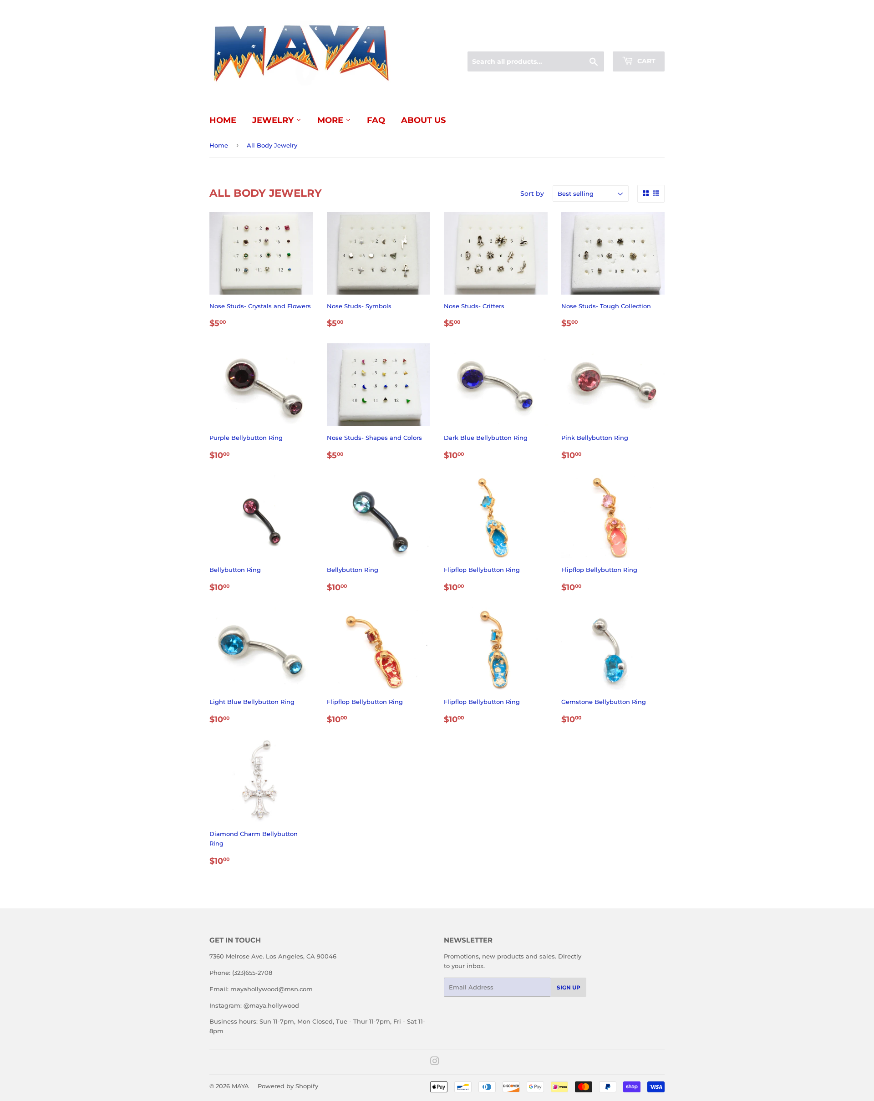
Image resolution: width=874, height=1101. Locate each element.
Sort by (532, 193)
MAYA (240, 1086)
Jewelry (274, 120)
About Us (423, 120)
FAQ (376, 120)
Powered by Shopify (288, 1086)
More (331, 120)
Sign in (593, 40)
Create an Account (640, 40)
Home (222, 120)
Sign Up (568, 987)
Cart (645, 61)
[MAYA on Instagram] (434, 1062)
